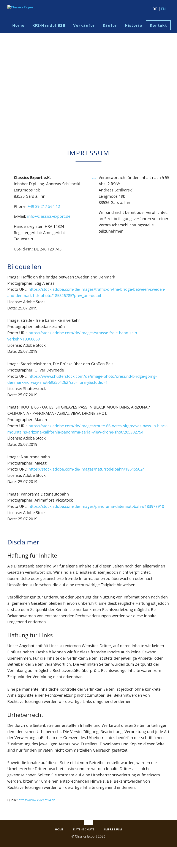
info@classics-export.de (48, 216)
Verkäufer (84, 25)
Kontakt (158, 25)
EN (163, 8)
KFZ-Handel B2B (49, 25)
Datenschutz (84, 829)
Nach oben (88, 819)
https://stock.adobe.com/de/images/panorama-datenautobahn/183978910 (96, 506)
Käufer (110, 25)
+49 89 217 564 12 (44, 206)
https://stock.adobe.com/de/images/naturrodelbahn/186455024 (86, 469)
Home (18, 25)
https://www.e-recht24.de (37, 800)
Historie (133, 25)
